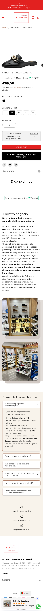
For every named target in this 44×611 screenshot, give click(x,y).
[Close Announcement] (38, 5)
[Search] (33, 17)
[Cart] (38, 17)
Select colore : (12, 97)
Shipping (18, 88)
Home (5, 28)
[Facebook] (4, 165)
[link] (21, 548)
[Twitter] (10, 165)
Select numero (9, 108)
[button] (3, 17)
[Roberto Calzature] (21, 17)
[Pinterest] (16, 165)
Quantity (6, 120)
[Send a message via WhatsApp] (38, 606)
